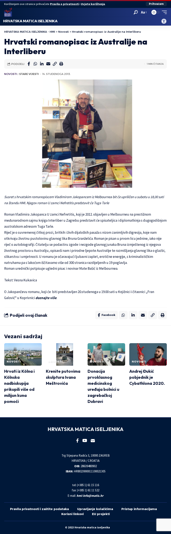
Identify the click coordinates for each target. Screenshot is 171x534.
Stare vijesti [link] (29, 74)
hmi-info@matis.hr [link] (90, 496)
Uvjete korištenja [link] (93, 4)
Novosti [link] (10, 74)
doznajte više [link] (46, 298)
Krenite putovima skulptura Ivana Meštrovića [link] (63, 377)
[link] (164, 21)
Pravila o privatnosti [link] (64, 4)
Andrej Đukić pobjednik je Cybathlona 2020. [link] (147, 377)
